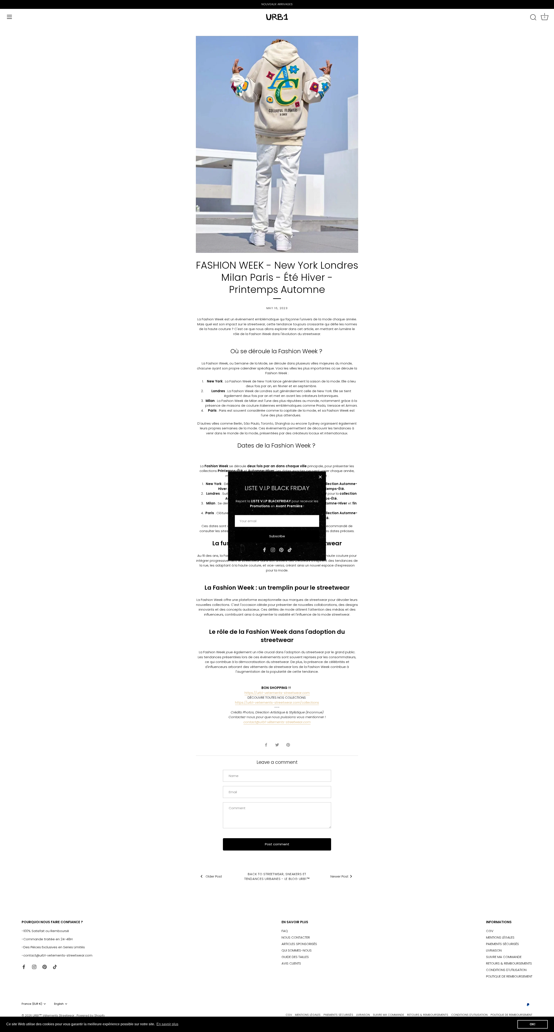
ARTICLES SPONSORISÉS (299, 944)
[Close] (320, 477)
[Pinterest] (281, 549)
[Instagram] (273, 549)
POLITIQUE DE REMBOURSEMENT (509, 976)
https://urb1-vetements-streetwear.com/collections (277, 702)
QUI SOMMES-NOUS (297, 950)
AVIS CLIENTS (291, 963)
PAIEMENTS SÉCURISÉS (502, 944)
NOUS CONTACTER (296, 937)
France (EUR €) (32, 1004)
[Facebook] (264, 549)
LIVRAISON (494, 950)
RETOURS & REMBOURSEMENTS (509, 963)
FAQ (285, 931)
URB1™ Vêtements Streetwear (54, 1015)
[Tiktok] (290, 549)
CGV (489, 931)
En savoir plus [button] (167, 1024)
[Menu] (9, 17)
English (59, 1004)
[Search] (533, 17)
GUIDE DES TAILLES (295, 957)
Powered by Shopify (91, 1015)
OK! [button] (532, 1024)
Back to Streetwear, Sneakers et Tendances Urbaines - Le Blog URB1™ (277, 876)
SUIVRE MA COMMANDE (504, 957)
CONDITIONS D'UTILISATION (506, 970)
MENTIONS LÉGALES (500, 937)
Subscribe (277, 536)
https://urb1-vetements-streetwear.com (277, 692)
